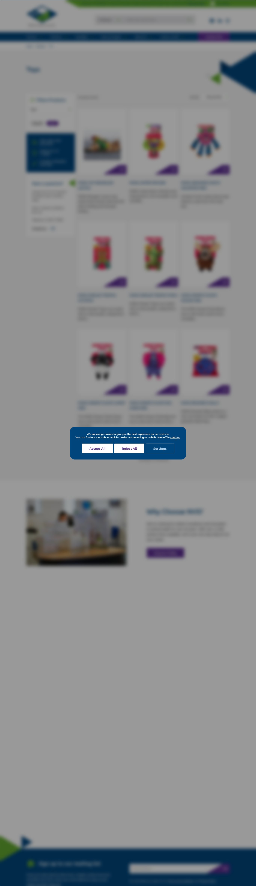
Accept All (97, 448)
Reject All (129, 448)
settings (175, 437)
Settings (160, 448)
